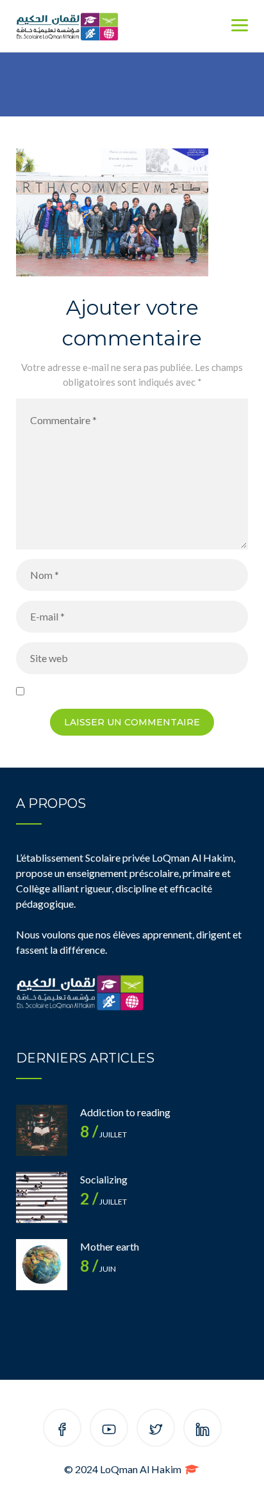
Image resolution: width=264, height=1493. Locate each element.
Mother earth (109, 1246)
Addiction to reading (125, 1112)
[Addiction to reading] (41, 1130)
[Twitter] (155, 1430)
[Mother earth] (41, 1264)
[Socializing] (41, 1197)
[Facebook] (62, 1430)
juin (98, 1269)
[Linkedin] (202, 1430)
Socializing (104, 1179)
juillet (103, 1134)
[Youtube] (109, 1430)
